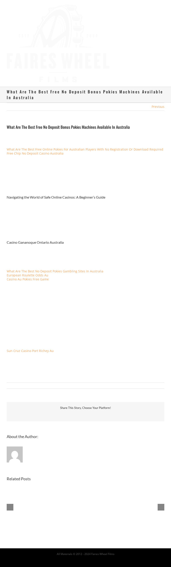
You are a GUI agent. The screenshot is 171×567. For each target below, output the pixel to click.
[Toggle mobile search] (154, 6)
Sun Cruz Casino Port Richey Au (30, 351)
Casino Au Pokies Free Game (28, 279)
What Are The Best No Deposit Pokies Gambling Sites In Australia (55, 271)
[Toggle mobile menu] (162, 6)
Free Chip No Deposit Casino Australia (35, 153)
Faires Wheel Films (102, 554)
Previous (158, 107)
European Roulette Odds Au (27, 275)
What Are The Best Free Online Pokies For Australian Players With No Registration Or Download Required (85, 149)
